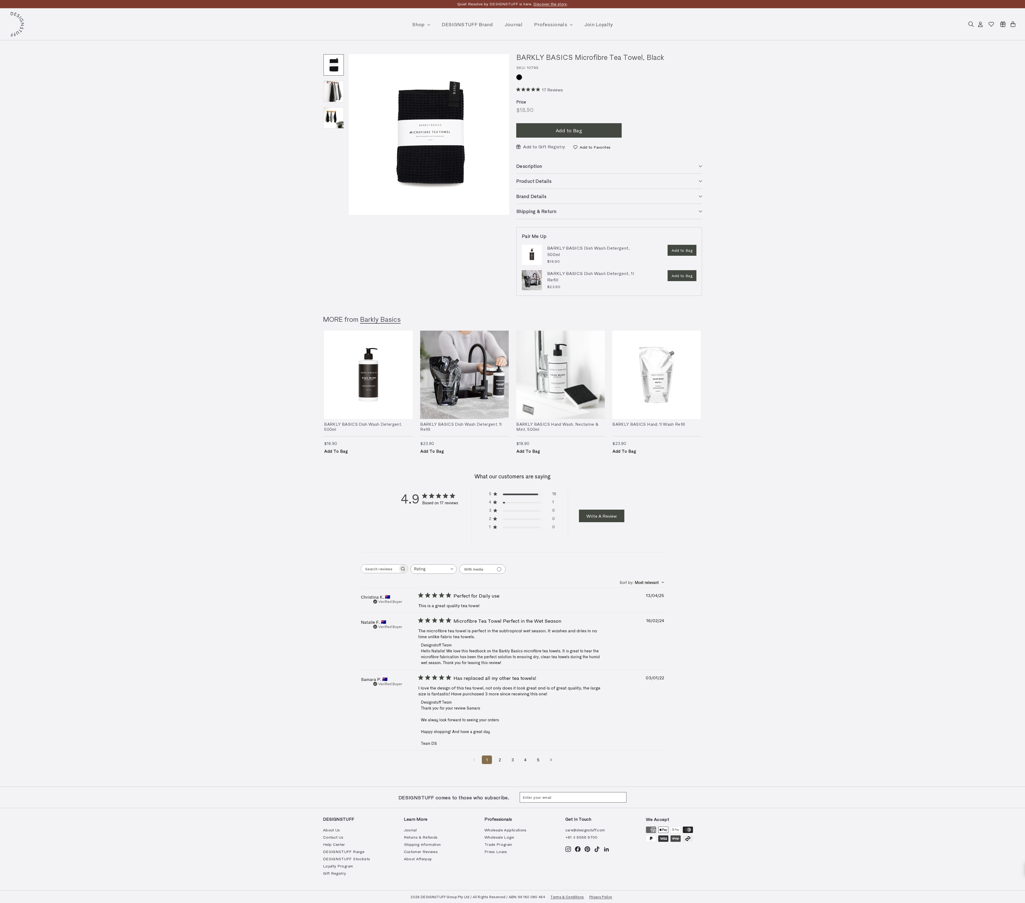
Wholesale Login (499, 837)
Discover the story (550, 4)
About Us (331, 830)
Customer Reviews (421, 851)
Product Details (533, 181)
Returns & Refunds (421, 837)
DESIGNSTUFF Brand (467, 24)
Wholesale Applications (505, 830)
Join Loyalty (599, 24)
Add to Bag (682, 250)
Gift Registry (334, 873)
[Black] (519, 77)
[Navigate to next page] (551, 759)
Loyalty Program (338, 866)
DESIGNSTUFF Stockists (346, 859)
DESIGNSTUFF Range (343, 851)
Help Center (334, 844)
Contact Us (333, 837)
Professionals (551, 24)
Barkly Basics (380, 319)
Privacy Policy (600, 897)
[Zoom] (429, 134)
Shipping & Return (536, 211)
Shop (419, 24)
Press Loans (495, 851)
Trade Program (498, 844)
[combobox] (434, 569)
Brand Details (531, 196)
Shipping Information (422, 844)
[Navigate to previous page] (474, 759)
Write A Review (601, 515)
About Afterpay (418, 859)
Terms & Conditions (567, 897)
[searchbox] (379, 569)
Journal (513, 24)
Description (529, 166)
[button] (592, 147)
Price (521, 101)
